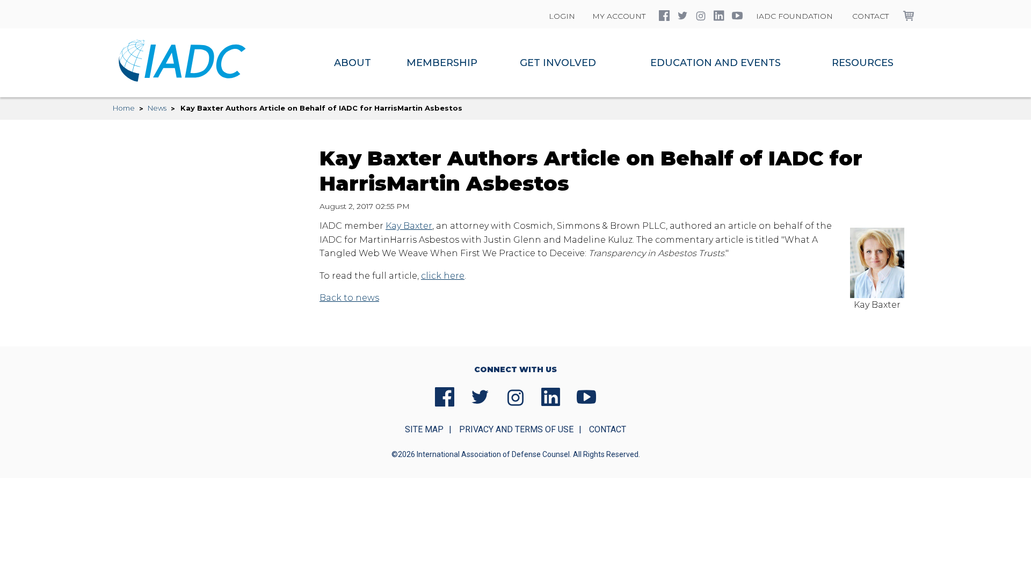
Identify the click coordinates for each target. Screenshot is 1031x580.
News (157, 108)
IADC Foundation (794, 16)
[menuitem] (353, 62)
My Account (618, 16)
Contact (870, 16)
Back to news (349, 298)
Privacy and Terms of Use (516, 429)
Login (562, 16)
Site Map (424, 429)
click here (442, 276)
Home (124, 108)
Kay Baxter (409, 226)
